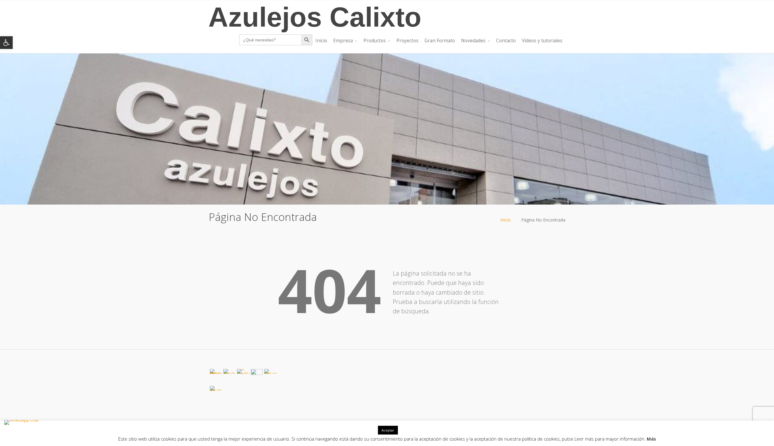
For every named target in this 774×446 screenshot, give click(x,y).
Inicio (505, 220)
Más (651, 439)
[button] (6, 42)
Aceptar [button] (388, 430)
